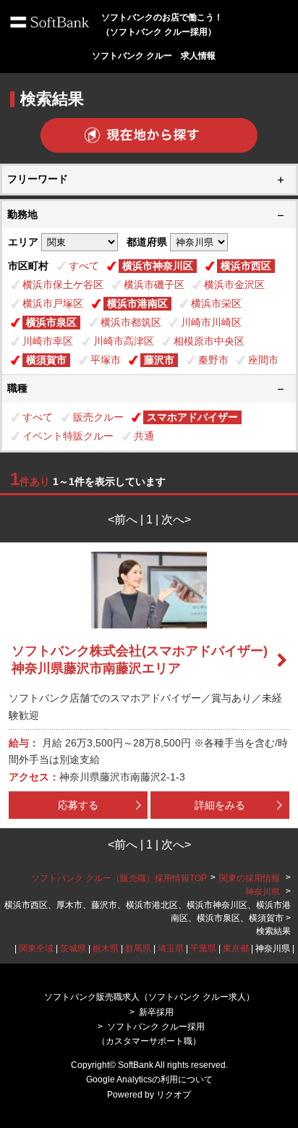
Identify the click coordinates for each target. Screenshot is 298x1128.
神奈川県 (262, 892)
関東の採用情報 (250, 878)
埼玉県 (171, 948)
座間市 (263, 360)
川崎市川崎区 (211, 322)
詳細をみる (220, 805)
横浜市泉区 (51, 322)
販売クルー (98, 417)
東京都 (236, 948)
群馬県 (138, 948)
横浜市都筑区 (131, 322)
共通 (144, 436)
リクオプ (173, 1095)
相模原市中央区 (209, 341)
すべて (84, 266)
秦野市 (213, 360)
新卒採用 (156, 1012)
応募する (78, 805)
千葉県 (203, 948)
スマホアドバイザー (192, 417)
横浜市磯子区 (154, 284)
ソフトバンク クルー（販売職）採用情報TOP (119, 878)
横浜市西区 (246, 266)
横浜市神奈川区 (157, 266)
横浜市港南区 (137, 303)
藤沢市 (159, 360)
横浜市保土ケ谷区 (62, 284)
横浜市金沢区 (234, 284)
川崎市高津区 (123, 341)
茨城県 (73, 948)
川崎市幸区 (47, 341)
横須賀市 (46, 360)
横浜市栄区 (216, 303)
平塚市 (105, 360)
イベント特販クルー (68, 436)
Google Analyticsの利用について (149, 1079)
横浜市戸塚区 (52, 303)
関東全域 (36, 948)
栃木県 (106, 948)
